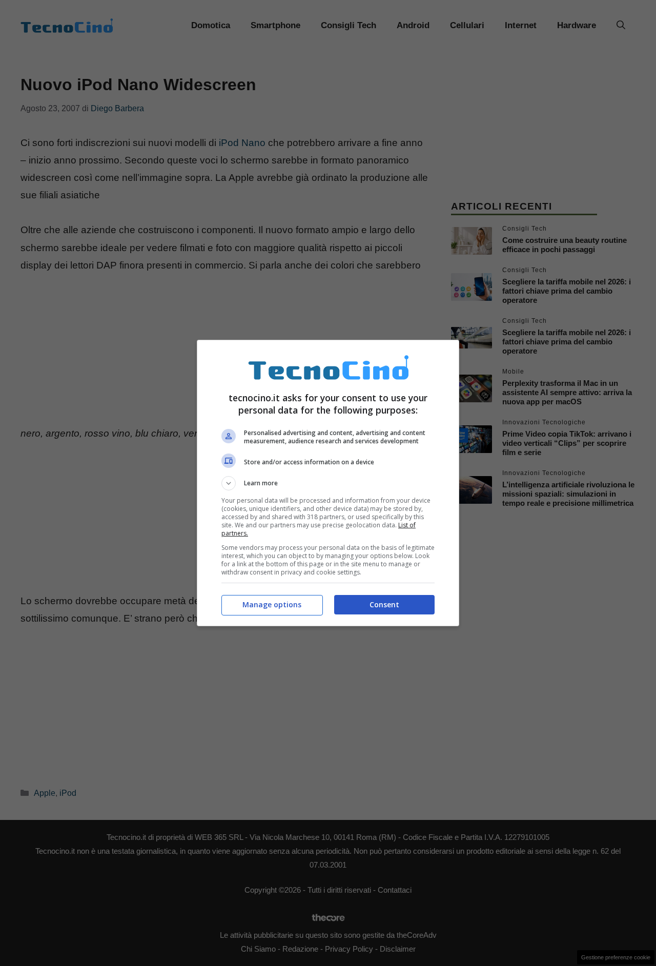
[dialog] (328, 483)
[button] (328, 483)
